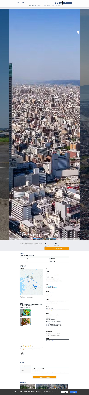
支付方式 (47, 306)
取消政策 (47, 313)
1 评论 (45, 246)
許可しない (65, 392)
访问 (46, 268)
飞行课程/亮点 (22, 268)
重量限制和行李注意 (49, 331)
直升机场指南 (58, 5)
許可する (73, 392)
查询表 (52, 340)
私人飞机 (44, 5)
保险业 (47, 284)
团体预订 (47, 338)
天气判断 (47, 299)
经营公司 (47, 291)
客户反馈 (21, 343)
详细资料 (55, 287)
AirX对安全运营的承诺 (49, 286)
